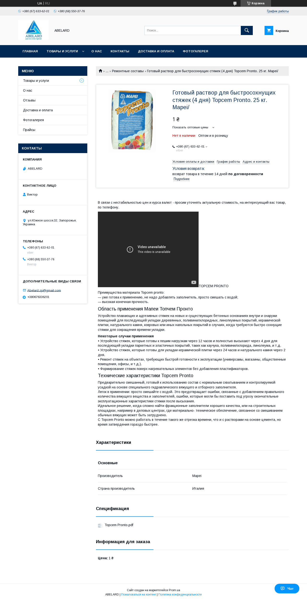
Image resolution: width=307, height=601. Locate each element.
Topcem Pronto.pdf (119, 525)
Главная (30, 51)
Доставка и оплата (156, 51)
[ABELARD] (33, 39)
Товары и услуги (62, 51)
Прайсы (29, 130)
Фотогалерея (195, 51)
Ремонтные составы (128, 71)
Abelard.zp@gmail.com (44, 290)
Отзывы (29, 100)
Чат (291, 588)
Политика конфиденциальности (180, 594)
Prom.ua (174, 590)
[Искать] (247, 30)
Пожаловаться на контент (138, 594)
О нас (96, 51)
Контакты (120, 51)
